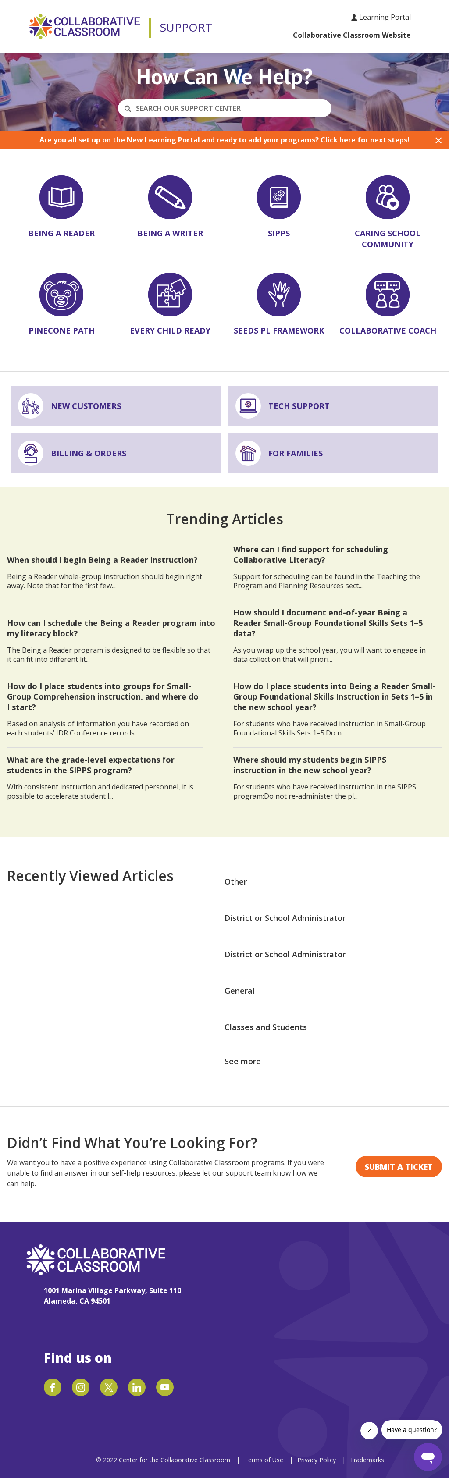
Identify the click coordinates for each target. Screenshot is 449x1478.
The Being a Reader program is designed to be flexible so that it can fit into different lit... (111, 641)
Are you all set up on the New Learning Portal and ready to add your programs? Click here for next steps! (224, 140)
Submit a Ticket (399, 1167)
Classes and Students (265, 1027)
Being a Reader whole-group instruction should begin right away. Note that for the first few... (104, 572)
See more (242, 1061)
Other (235, 881)
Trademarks (367, 1460)
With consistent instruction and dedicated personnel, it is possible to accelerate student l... (100, 777)
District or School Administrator (285, 918)
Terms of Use (263, 1460)
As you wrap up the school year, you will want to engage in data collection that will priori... (329, 635)
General (239, 990)
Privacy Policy (317, 1460)
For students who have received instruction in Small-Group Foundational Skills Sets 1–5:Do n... (334, 709)
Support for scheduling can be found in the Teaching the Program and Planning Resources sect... (326, 567)
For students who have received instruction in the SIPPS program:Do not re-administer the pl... (324, 777)
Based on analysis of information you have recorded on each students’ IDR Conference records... (103, 709)
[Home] (84, 26)
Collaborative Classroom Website (352, 35)
